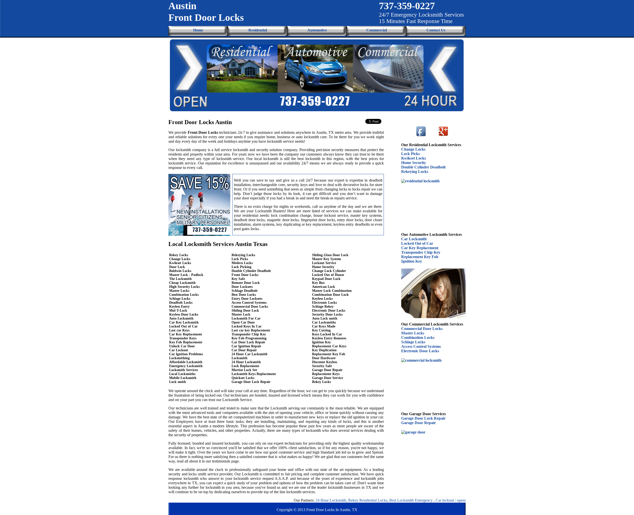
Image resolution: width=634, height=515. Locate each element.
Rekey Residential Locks (351, 500)
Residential (257, 30)
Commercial (376, 30)
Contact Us (435, 30)
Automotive (317, 30)
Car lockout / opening (436, 500)
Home (198, 30)
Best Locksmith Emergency (395, 500)
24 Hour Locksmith (314, 500)
